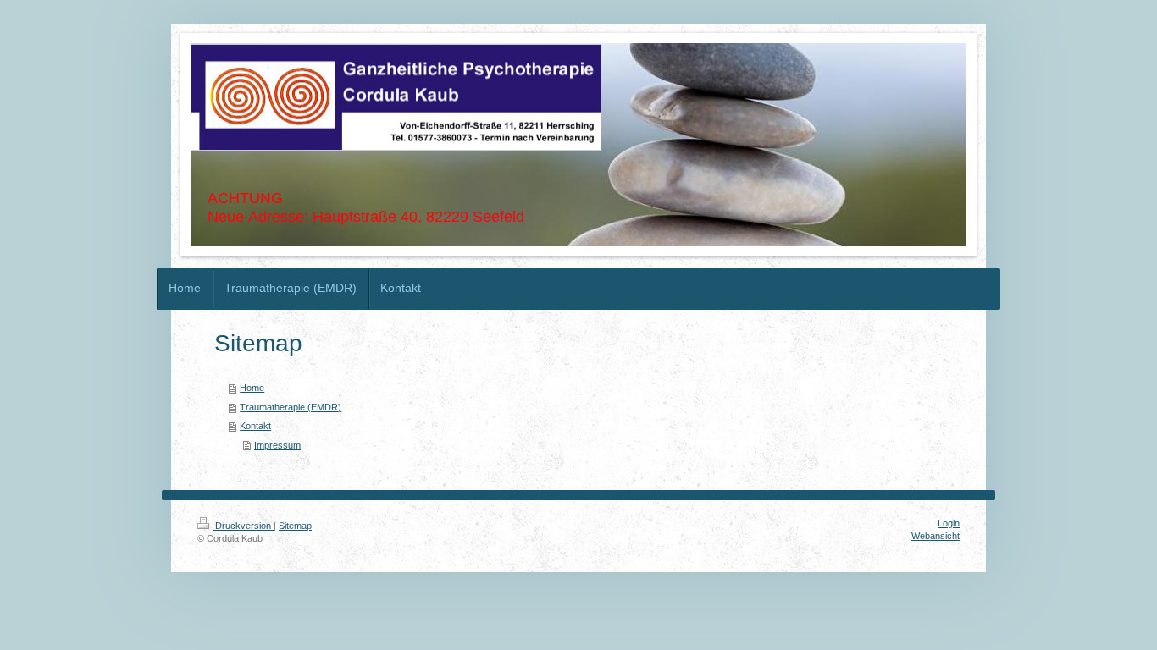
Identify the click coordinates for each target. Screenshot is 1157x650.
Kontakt (255, 426)
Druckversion (243, 526)
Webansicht (935, 536)
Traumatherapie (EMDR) (290, 407)
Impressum (277, 445)
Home (252, 388)
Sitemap (295, 526)
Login (949, 523)
